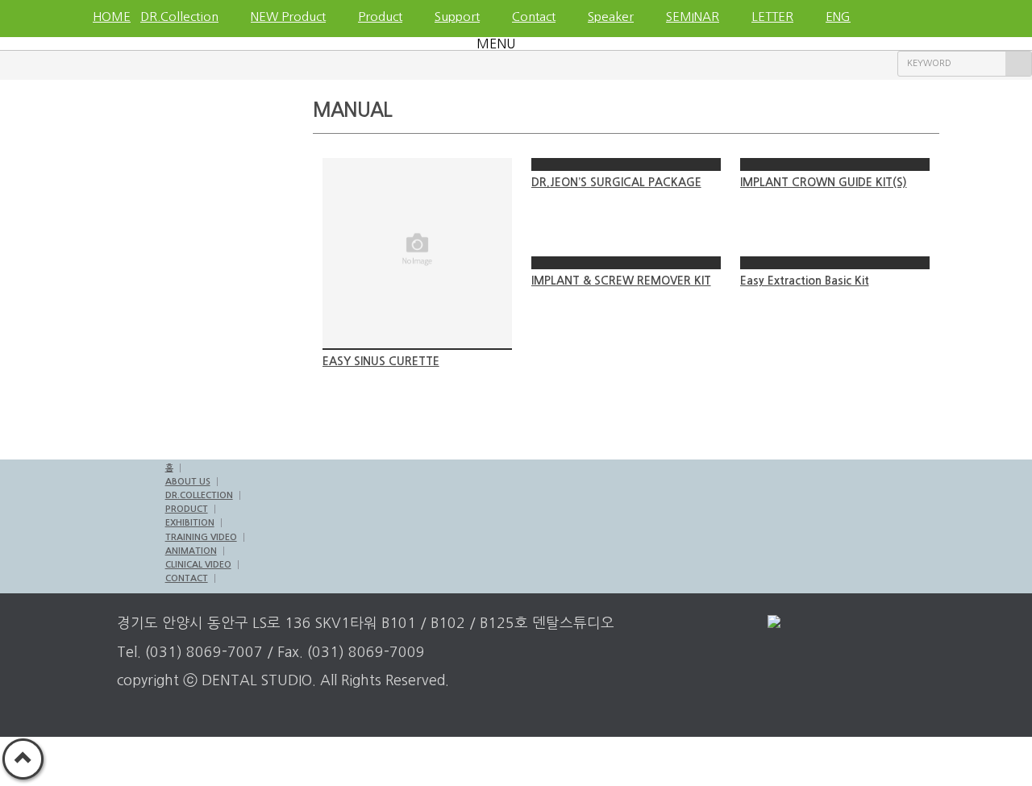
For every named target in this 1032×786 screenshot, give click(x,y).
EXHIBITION (189, 522)
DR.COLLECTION (199, 495)
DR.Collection (179, 16)
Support (457, 16)
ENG (838, 16)
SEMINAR (692, 16)
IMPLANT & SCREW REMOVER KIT (621, 280)
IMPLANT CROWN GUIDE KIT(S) (823, 182)
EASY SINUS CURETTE (380, 361)
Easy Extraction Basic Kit (804, 280)
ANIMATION (191, 551)
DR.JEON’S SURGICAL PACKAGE (616, 182)
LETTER (772, 16)
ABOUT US (187, 481)
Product (380, 16)
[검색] (1018, 64)
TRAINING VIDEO (201, 537)
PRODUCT (186, 509)
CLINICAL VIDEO (198, 564)
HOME (108, 16)
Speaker (611, 16)
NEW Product (288, 16)
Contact (534, 16)
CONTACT (186, 578)
